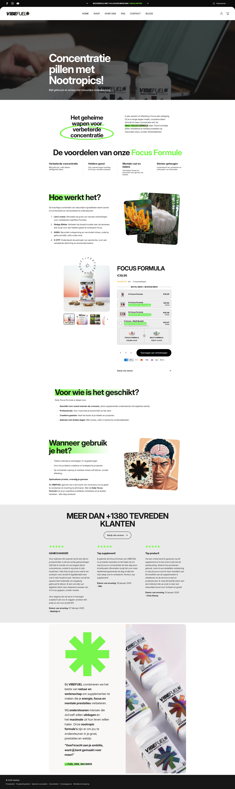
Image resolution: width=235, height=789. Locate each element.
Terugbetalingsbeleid (23, 784)
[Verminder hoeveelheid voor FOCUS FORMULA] (120, 352)
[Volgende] (147, 3)
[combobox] (221, 3)
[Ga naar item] (69, 319)
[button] (144, 294)
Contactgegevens (66, 784)
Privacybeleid (10, 784)
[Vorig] (87, 3)
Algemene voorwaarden (39, 784)
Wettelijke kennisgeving (81, 784)
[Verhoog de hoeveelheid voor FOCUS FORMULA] (131, 352)
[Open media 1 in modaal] (87, 288)
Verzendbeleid (54, 784)
